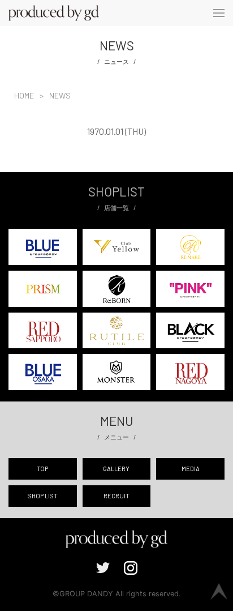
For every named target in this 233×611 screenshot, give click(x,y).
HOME (24, 95)
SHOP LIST (43, 495)
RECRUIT (116, 495)
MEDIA (191, 468)
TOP (42, 468)
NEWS (60, 95)
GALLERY (116, 468)
